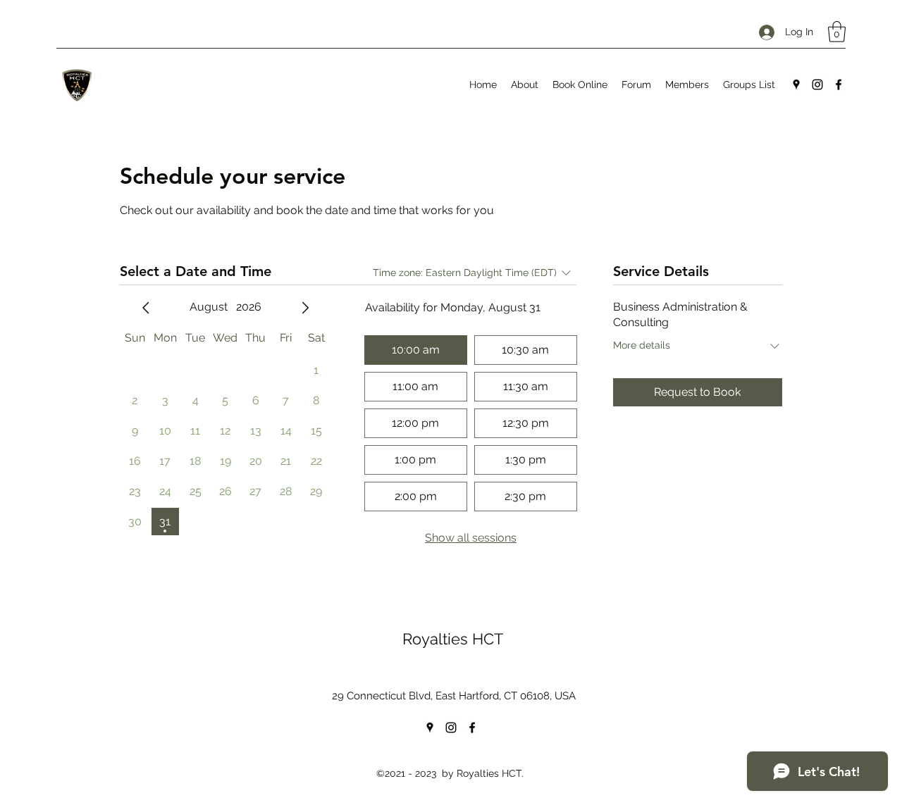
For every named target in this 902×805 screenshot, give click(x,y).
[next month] (305, 307)
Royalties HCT (452, 639)
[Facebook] (839, 84)
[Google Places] (796, 84)
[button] (837, 31)
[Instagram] (817, 84)
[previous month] (145, 307)
